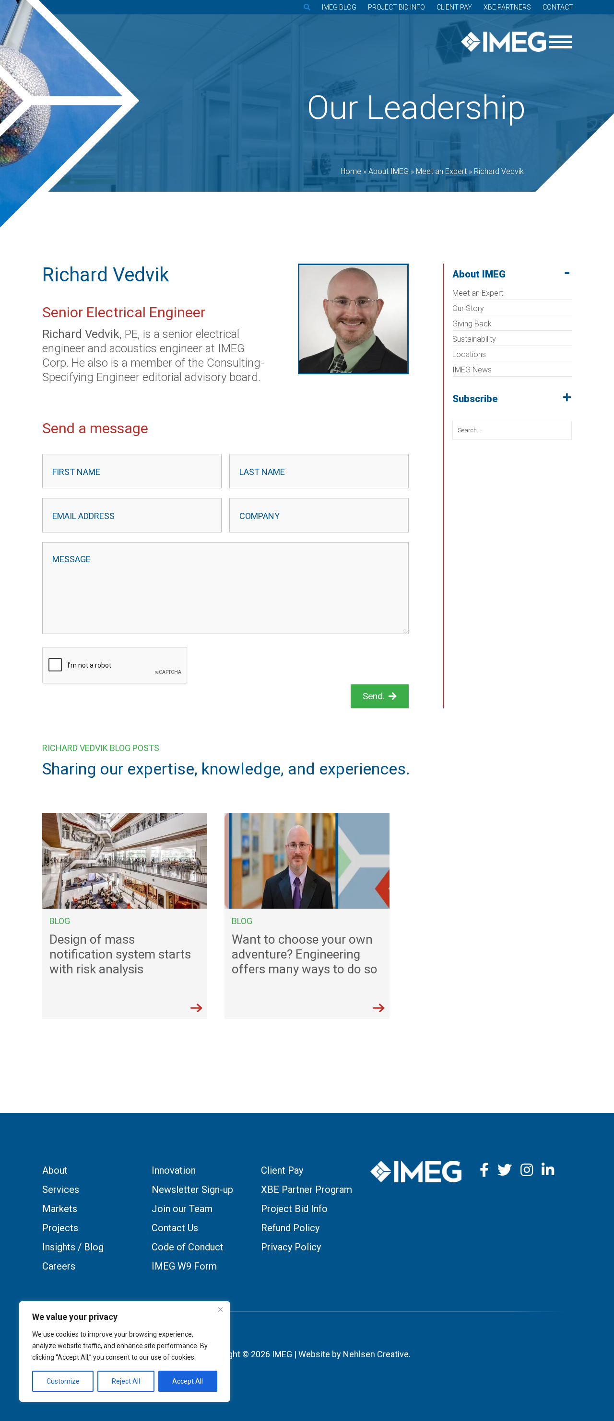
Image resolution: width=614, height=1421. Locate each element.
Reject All (126, 1381)
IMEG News (472, 369)
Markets (59, 1208)
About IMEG (479, 274)
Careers (58, 1266)
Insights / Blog (73, 1247)
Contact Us (175, 1228)
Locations (469, 354)
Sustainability (474, 339)
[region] (124, 1351)
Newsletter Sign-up (192, 1189)
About (55, 1170)
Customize (63, 1381)
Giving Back (472, 323)
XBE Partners (507, 7)
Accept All (187, 1381)
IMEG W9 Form (184, 1266)
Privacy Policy (291, 1247)
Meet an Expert (477, 293)
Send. (374, 696)
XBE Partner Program (306, 1189)
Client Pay (454, 7)
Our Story (468, 308)
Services (60, 1189)
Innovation (174, 1170)
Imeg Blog (339, 7)
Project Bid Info (396, 7)
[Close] (220, 1309)
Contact (558, 7)
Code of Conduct (188, 1247)
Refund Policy (290, 1228)
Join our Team (182, 1208)
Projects (60, 1228)
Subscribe (475, 398)
